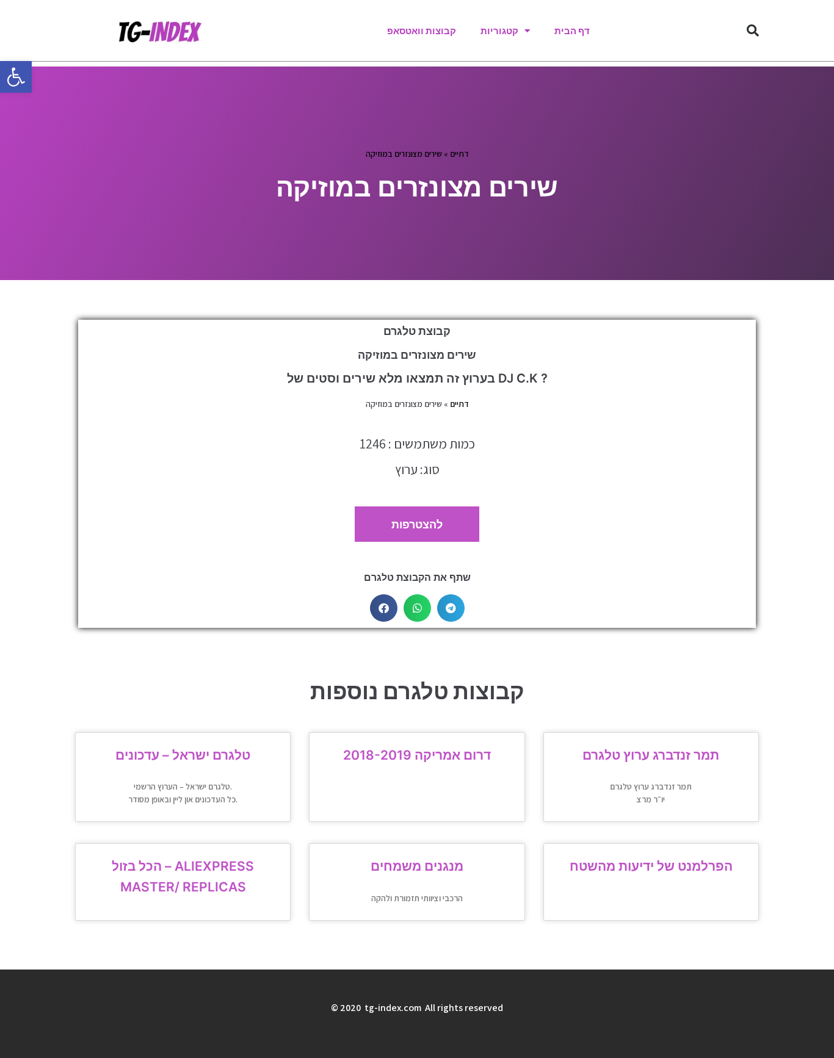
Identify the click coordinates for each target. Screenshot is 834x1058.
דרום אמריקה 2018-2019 (417, 755)
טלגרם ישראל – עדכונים (182, 755)
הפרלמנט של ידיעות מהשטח (651, 866)
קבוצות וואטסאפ (421, 30)
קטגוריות (499, 30)
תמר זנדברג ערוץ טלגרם (650, 755)
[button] (16, 77)
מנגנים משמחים (417, 866)
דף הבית (572, 30)
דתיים (459, 153)
